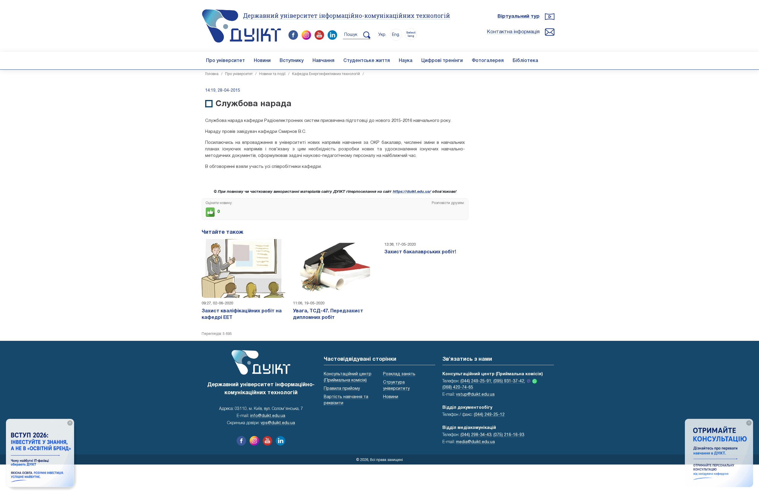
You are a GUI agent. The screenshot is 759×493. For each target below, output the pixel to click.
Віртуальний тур (519, 16)
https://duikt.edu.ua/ (412, 192)
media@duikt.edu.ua (475, 442)
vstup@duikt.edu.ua (475, 395)
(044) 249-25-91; (476, 381)
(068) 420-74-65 (457, 387)
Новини (262, 61)
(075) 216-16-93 (508, 435)
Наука (405, 61)
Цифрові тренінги (442, 61)
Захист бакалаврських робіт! (420, 252)
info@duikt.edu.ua (267, 416)
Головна (212, 74)
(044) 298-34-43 (475, 435)
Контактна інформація (513, 32)
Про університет (225, 61)
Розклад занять (399, 374)
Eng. (396, 35)
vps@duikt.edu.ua (278, 423)
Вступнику (292, 61)
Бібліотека (525, 61)
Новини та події (272, 74)
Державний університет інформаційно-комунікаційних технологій (346, 15)
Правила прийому (342, 389)
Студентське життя (366, 61)
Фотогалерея (488, 61)
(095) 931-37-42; (509, 381)
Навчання (323, 61)
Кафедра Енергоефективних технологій (326, 74)
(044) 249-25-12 (489, 415)
